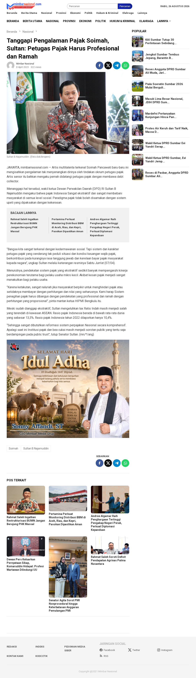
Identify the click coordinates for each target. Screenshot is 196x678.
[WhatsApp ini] (125, 65)
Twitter (136, 650)
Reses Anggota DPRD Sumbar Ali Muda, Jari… (165, 71)
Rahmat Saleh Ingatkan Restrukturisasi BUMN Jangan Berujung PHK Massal (26, 521)
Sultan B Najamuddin (36, 448)
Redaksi (12, 646)
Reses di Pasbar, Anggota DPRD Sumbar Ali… (166, 174)
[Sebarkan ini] (99, 65)
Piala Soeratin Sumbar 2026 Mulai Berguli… (164, 85)
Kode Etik (41, 656)
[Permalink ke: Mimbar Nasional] (10, 65)
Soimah (13, 448)
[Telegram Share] (117, 65)
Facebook (109, 650)
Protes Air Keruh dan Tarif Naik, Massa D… (166, 130)
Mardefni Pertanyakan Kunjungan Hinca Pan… (160, 115)
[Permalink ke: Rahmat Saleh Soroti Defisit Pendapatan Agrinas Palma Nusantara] (110, 545)
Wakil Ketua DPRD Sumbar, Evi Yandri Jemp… (165, 159)
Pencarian (125, 6)
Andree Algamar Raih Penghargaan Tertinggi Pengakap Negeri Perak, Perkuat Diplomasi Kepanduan (105, 227)
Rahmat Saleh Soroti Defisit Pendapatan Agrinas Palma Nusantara (108, 560)
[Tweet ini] (108, 65)
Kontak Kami (15, 656)
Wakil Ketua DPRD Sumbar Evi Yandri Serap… (165, 144)
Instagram (166, 650)
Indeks (39, 646)
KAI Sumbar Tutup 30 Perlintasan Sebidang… (160, 41)
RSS (106, 656)
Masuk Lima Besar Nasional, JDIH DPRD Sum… (164, 100)
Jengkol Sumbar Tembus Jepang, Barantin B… (162, 56)
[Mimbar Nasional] (25, 6)
